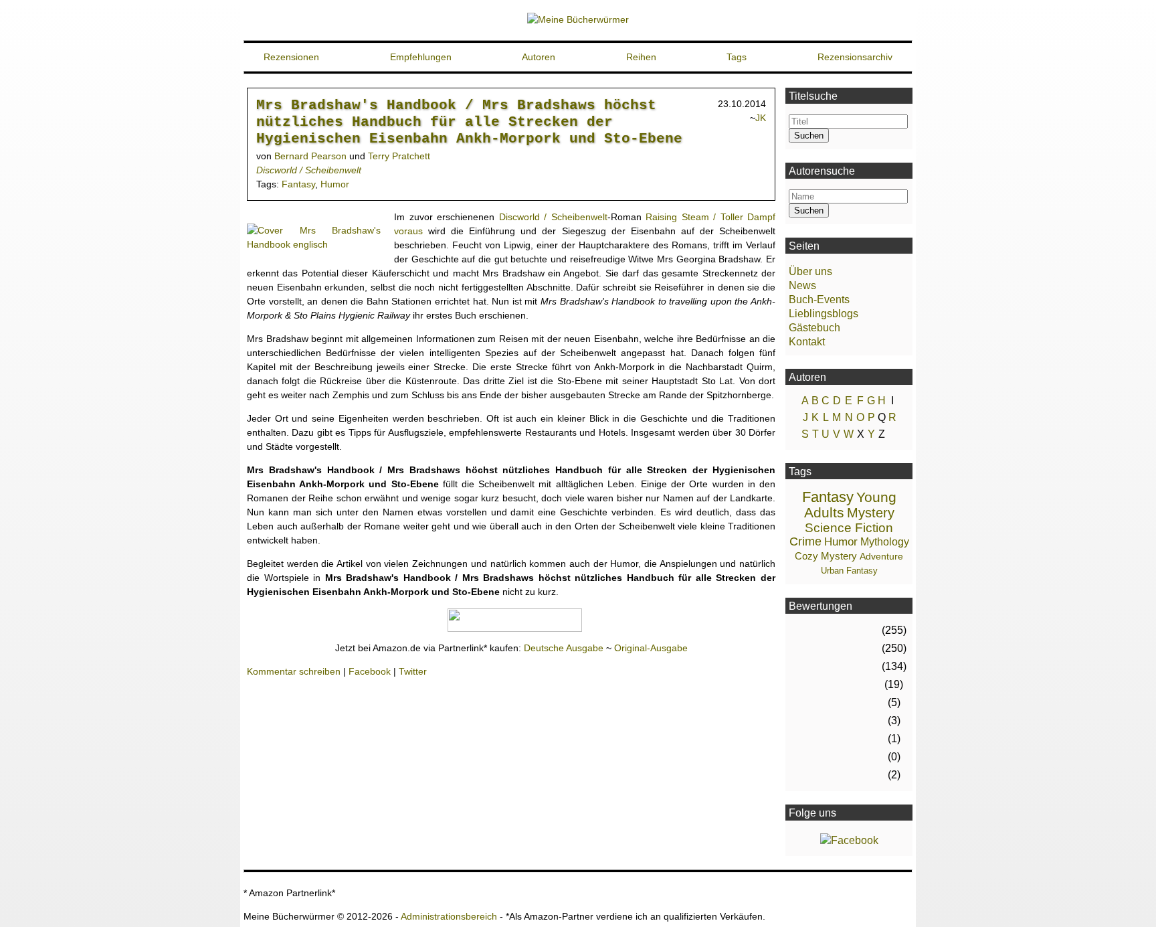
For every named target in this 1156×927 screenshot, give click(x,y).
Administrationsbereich (449, 916)
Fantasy (298, 184)
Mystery (870, 512)
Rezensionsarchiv (854, 57)
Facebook (370, 671)
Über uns (810, 271)
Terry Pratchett (399, 156)
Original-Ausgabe (651, 648)
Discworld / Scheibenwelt (308, 170)
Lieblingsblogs (823, 313)
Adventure (881, 556)
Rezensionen (291, 57)
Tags (737, 57)
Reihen (641, 57)
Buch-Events (819, 299)
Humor (334, 184)
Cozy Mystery (826, 556)
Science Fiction (849, 528)
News (802, 285)
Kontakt (807, 341)
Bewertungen (820, 606)
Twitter (413, 671)
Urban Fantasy (849, 571)
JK (760, 117)
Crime (805, 541)
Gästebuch (814, 327)
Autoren (538, 57)
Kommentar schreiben (294, 671)
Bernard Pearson (310, 156)
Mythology (884, 541)
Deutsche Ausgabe (563, 648)
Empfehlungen (421, 57)
